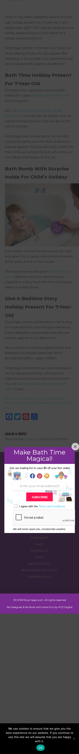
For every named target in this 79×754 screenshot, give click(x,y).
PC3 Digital (65, 607)
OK (41, 747)
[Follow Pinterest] (39, 476)
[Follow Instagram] (47, 476)
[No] (74, 739)
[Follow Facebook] (32, 476)
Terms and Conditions (52, 506)
